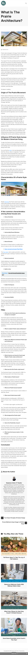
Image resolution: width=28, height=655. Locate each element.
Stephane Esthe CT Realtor (14, 483)
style (10, 150)
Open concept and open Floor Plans (14, 249)
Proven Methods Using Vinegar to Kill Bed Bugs (13, 522)
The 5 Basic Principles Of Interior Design (14, 518)
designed (6, 201)
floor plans (5, 252)
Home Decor (5, 49)
